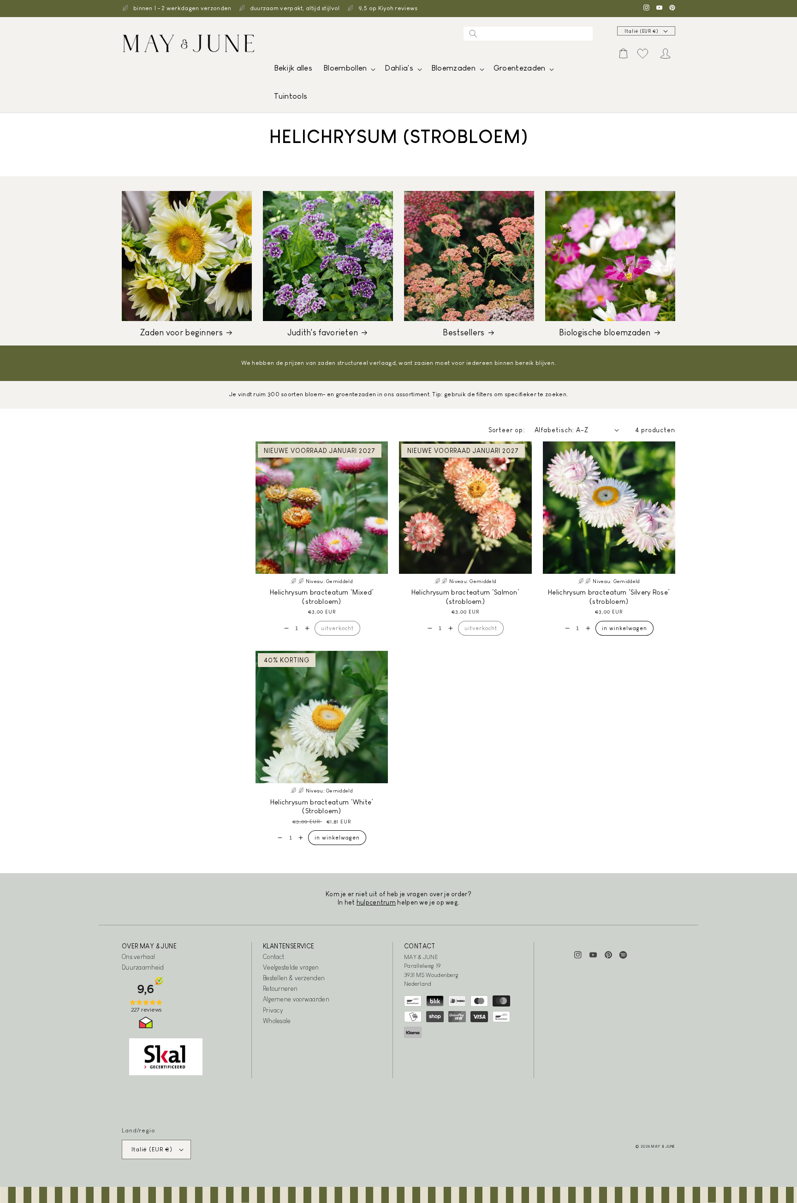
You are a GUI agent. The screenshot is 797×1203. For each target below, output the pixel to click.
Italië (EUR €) (642, 31)
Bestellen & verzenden (294, 978)
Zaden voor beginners (181, 332)
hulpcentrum (376, 902)
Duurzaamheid (143, 967)
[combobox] (528, 34)
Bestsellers (463, 332)
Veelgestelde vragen (291, 967)
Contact (273, 956)
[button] (348, 70)
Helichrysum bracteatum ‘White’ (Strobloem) (322, 806)
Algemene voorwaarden (296, 999)
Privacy (273, 1010)
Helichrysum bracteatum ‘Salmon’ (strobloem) (465, 596)
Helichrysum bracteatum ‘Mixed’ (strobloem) (322, 596)
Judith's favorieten (322, 332)
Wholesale (277, 1020)
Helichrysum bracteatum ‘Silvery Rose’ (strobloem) (609, 596)
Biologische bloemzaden (605, 332)
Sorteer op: (506, 430)
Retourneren (280, 988)
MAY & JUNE (663, 1146)
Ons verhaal (138, 956)
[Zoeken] (473, 34)
